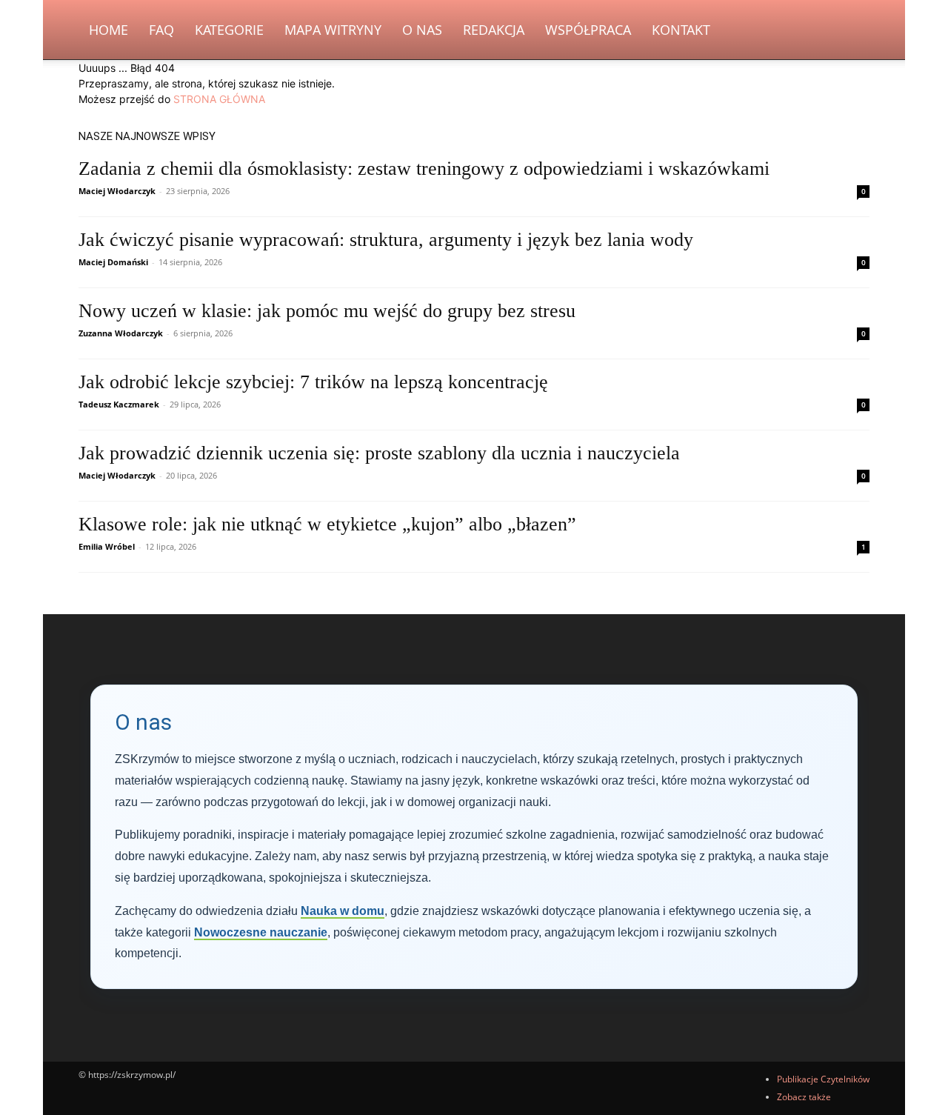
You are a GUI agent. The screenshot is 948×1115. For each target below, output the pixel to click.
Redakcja (493, 30)
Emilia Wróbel (107, 546)
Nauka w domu (342, 911)
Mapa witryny (332, 30)
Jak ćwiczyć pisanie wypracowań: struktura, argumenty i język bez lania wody (386, 239)
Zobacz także (804, 1097)
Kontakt (681, 30)
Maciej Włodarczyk (117, 190)
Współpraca (588, 30)
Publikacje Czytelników (823, 1079)
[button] (851, 31)
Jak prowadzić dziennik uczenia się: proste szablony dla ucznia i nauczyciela (379, 453)
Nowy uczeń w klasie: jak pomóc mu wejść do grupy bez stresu (327, 311)
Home (108, 30)
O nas (422, 30)
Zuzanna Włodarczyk (121, 333)
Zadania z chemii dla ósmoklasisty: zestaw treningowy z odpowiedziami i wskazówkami (424, 168)
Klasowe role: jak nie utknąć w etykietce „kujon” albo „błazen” (327, 524)
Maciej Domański (113, 261)
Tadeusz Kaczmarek (119, 404)
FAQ (161, 30)
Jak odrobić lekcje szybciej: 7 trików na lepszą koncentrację (313, 382)
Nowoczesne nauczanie (260, 932)
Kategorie (229, 30)
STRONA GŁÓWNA (219, 99)
